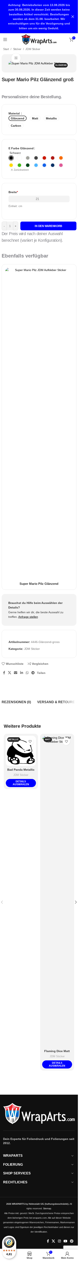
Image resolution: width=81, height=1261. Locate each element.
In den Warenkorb (48, 226)
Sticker (17, 49)
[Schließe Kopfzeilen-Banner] (73, 16)
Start (6, 49)
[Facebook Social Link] (4, 673)
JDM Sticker (32, 49)
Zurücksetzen (21, 169)
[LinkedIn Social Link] (21, 673)
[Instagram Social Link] (59, 1241)
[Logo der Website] (38, 39)
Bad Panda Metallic (20, 769)
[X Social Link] (10, 673)
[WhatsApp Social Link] (27, 673)
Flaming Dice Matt (57, 1051)
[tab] (16, 702)
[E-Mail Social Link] (16, 673)
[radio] (11, 158)
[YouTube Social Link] (65, 1241)
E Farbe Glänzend (21, 148)
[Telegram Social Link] (33, 673)
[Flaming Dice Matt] (57, 891)
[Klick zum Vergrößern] (16, 58)
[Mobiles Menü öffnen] (5, 39)
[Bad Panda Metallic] (21, 751)
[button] (76, 902)
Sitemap (47, 1208)
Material (15, 113)
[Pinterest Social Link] (72, 1241)
